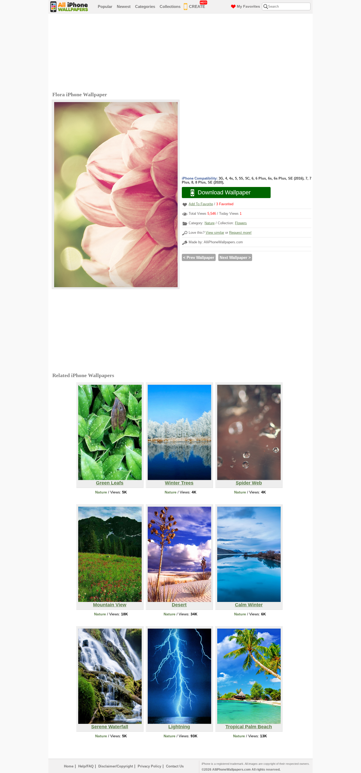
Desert (179, 604)
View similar (215, 233)
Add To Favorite (201, 204)
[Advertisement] (182, 53)
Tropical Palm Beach (248, 726)
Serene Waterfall (109, 726)
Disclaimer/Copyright (115, 766)
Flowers (241, 223)
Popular (105, 6)
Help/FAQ (86, 766)
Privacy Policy (149, 766)
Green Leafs (109, 483)
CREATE (198, 5)
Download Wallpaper (224, 192)
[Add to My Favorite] (185, 204)
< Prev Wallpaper (198, 257)
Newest (124, 6)
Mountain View (109, 604)
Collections (170, 6)
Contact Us (175, 766)
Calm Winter (249, 604)
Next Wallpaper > (235, 257)
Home (68, 766)
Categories (145, 6)
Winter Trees (179, 483)
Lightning (179, 726)
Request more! (240, 233)
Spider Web (249, 483)
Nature (210, 223)
